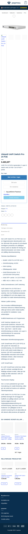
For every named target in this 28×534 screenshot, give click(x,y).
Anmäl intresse (14, 197)
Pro (25, 13)
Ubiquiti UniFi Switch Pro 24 (20, 476)
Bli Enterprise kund (7, 516)
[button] (2, 3)
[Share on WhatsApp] (2, 215)
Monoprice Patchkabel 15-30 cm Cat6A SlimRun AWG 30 (20, 437)
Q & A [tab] (2, 234)
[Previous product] (14, 16)
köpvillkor (6, 194)
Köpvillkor (4, 503)
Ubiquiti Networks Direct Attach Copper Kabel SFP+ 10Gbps (6, 437)
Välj (3, 448)
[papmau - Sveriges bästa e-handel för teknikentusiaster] (14, 2)
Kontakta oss (5, 500)
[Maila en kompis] (12, 215)
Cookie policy (5, 519)
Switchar (19, 13)
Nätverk (12, 13)
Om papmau (5, 513)
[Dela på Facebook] (5, 215)
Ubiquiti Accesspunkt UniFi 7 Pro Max (6, 476)
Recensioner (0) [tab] (5, 231)
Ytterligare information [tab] (7, 228)
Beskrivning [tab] (4, 224)
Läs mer (4, 483)
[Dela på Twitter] (8, 215)
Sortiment (5, 13)
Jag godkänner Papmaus (12, 193)
